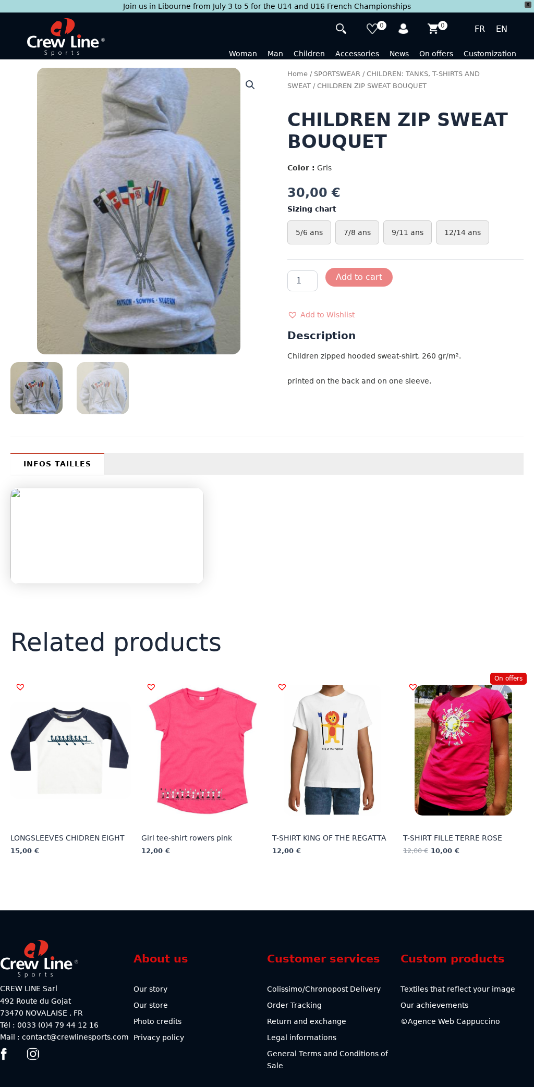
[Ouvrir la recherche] (342, 30)
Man (275, 54)
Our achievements (434, 1005)
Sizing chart (311, 209)
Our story (150, 989)
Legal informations (301, 1037)
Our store (151, 1005)
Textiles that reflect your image (457, 989)
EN (501, 29)
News (399, 54)
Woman (243, 54)
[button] (250, 85)
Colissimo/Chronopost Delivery (324, 989)
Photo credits (157, 1021)
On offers (436, 54)
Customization (490, 54)
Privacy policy (159, 1037)
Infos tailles (57, 464)
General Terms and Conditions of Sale (327, 1059)
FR (480, 29)
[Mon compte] (404, 30)
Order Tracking (294, 1005)
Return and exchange (306, 1021)
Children (309, 54)
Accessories (357, 54)
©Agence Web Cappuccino (450, 1021)
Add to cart (359, 277)
